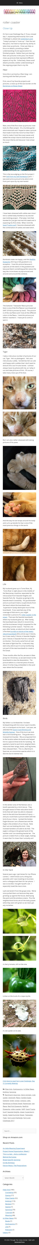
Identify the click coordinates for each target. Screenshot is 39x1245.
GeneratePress (19, 1242)
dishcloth (11, 1098)
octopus (23, 1101)
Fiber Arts (8, 1089)
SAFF (23, 1109)
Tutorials (8, 1212)
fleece (18, 1098)
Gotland (6, 1101)
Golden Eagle (26, 1098)
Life (6, 1227)
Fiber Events (9, 1198)
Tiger (5, 1118)
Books (7, 1221)
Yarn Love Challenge (15, 1118)
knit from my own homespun (17, 176)
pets (28, 1101)
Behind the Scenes (9, 1157)
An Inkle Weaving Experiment (14, 1148)
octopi (17, 1101)
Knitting (6, 1092)
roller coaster (16, 1109)
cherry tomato (26, 1095)
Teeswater (29, 1115)
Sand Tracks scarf (9, 225)
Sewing (8, 1207)
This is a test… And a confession (15, 1154)
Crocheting (9, 1192)
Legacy (5, 1232)
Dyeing (8, 1195)
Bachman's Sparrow (12, 1095)
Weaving (8, 1215)
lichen (12, 1101)
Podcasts (8, 1230)
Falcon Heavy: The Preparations (15, 1165)
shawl (22, 1112)
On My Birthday (9, 1163)
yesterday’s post (27, 39)
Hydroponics (18, 1089)
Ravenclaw (27, 1103)
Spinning (12, 1092)
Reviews (8, 1204)
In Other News (28, 1089)
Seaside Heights (13, 1112)
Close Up (7, 28)
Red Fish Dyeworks (15, 1106)
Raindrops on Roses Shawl (12, 86)
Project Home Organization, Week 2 (16, 1151)
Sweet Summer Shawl (16, 1115)
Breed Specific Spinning (11, 1160)
